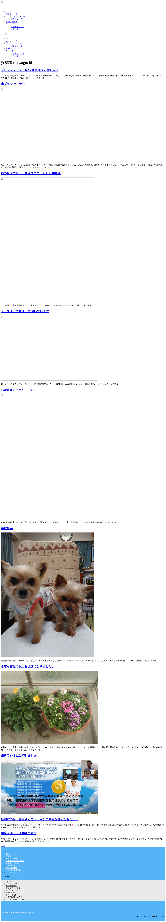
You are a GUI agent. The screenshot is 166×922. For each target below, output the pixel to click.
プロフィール (11, 14)
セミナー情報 (11, 858)
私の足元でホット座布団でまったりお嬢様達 (31, 173)
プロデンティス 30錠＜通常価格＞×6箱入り (29, 70)
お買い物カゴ (16, 29)
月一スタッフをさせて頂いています (25, 311)
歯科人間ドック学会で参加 (18, 833)
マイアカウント (17, 27)
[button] (83, 34)
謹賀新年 (7, 528)
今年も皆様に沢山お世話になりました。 (28, 666)
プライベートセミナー (15, 16)
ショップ (10, 24)
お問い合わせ (11, 22)
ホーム (9, 11)
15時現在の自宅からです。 (19, 389)
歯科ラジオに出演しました (19, 755)
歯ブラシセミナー (18, 19)
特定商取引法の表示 (14, 870)
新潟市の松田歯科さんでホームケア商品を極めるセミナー (40, 819)
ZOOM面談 (10, 865)
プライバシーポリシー (15, 872)
